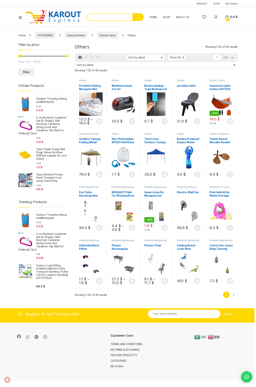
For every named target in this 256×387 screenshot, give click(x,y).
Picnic (221, 80)
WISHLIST (202, 3)
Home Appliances (88, 187)
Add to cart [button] (132, 121)
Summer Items (107, 35)
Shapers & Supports (219, 135)
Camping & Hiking (88, 133)
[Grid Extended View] (86, 57)
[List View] (92, 57)
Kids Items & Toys (219, 187)
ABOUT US (182, 17)
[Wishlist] (204, 17)
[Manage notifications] (7, 380)
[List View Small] (98, 57)
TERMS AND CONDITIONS (126, 344)
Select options (98, 121)
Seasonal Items (76, 35)
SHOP (216, 3)
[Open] (21, 17)
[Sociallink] (19, 336)
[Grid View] (80, 57)
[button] (246, 377)
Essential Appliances (123, 187)
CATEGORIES (45, 35)
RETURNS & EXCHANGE (125, 349)
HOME (153, 17)
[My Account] (215, 17)
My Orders (232, 3)
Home (21, 35)
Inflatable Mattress (89, 240)
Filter (26, 72)
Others (82, 80)
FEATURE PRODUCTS (124, 355)
